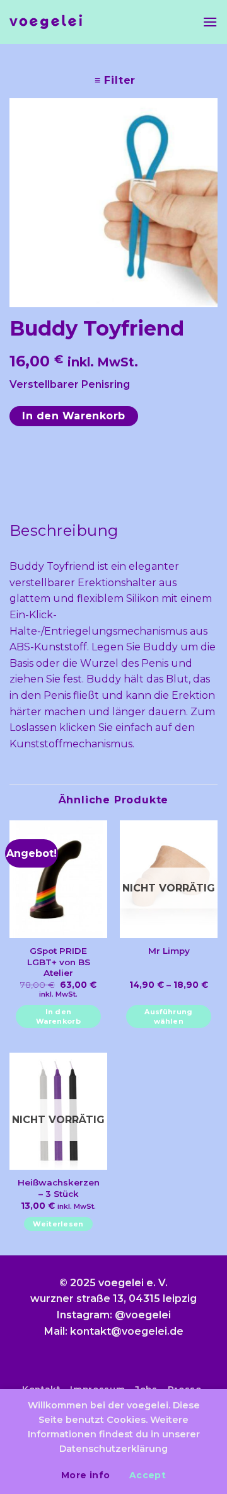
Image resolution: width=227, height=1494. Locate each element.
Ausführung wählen (168, 1016)
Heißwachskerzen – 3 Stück (59, 1188)
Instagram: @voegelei (114, 1315)
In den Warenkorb (73, 416)
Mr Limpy (169, 951)
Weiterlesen (58, 1224)
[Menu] (210, 21)
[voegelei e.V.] (46, 22)
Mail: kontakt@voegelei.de (113, 1331)
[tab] (113, 530)
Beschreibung (64, 530)
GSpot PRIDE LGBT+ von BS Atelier (58, 962)
